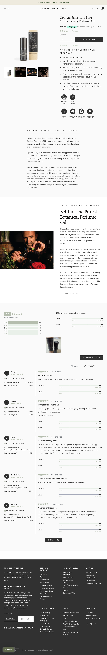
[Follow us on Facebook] (87, 624)
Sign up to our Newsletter (67, 573)
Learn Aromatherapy (70, 621)
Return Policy (44, 583)
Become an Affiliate (69, 593)
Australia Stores (91, 572)
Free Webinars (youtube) (71, 624)
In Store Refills (45, 615)
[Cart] (102, 9)
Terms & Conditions (46, 591)
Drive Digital (49, 650)
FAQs (41, 577)
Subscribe (26, 619)
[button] (81, 31)
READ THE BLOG (71, 294)
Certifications (44, 623)
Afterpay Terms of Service (46, 598)
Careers (65, 590)
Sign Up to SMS (68, 577)
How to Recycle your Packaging (47, 619)
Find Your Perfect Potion (71, 613)
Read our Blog (68, 615)
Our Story (89, 613)
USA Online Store (92, 578)
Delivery (73, 131)
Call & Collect (90, 581)
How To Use (60, 131)
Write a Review (94, 358)
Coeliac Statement (46, 629)
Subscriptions (44, 580)
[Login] (97, 8)
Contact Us (43, 574)
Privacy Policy (44, 594)
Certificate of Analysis (70, 627)
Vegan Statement (46, 626)
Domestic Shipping (46, 585)
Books (65, 630)
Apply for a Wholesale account (70, 586)
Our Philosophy (45, 613)
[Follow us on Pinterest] (95, 624)
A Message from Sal (93, 618)
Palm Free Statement (47, 632)
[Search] (9, 9)
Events (65, 618)
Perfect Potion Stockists (94, 584)
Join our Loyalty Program (68, 581)
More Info (32, 131)
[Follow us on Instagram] (91, 624)
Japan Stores (90, 575)
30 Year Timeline (91, 615)
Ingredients (46, 131)
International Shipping (47, 588)
